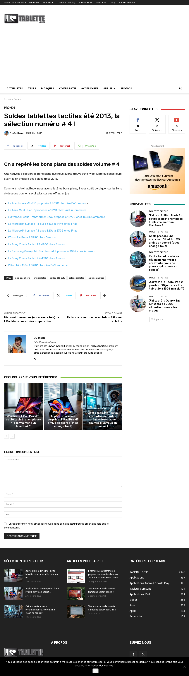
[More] (104, 295)
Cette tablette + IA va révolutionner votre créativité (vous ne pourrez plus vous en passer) (103, 419)
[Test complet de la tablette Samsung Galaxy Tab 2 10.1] (76, 611)
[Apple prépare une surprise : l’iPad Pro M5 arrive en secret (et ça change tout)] (63, 406)
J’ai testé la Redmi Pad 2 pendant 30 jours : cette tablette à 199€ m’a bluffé (166, 285)
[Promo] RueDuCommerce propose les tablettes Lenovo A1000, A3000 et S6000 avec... (103, 574)
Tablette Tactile (23, 412)
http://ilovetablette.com (45, 342)
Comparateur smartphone (122, 2)
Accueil (7, 99)
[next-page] (12, 436)
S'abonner (177, 118)
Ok (95, 670)
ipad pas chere (22, 277)
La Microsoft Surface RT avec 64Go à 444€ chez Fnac (42, 223)
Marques (47, 88)
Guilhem (18, 133)
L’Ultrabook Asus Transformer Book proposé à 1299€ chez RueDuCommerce (56, 217)
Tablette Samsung (66, 2)
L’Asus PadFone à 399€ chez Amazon (32, 237)
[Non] (184, 666)
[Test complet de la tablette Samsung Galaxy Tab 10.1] (76, 593)
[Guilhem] (7, 133)
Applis (107, 88)
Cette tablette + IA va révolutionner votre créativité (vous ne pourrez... (40, 609)
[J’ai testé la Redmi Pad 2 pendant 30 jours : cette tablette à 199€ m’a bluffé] (138, 283)
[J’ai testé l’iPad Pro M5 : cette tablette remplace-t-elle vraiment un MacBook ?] (23, 406)
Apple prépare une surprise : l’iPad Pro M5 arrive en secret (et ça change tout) (63, 421)
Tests (32, 88)
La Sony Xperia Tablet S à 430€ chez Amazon (37, 244)
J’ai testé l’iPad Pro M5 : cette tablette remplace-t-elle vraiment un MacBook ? (23, 421)
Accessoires (89, 88)
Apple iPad (100, 2)
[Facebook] (133, 654)
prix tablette (40, 277)
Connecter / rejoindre (15, 2)
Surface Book (85, 2)
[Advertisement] (94, 56)
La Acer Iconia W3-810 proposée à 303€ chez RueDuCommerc (47, 203)
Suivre (157, 118)
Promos (126, 88)
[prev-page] (6, 436)
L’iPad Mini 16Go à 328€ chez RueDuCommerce (38, 265)
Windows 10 (48, 2)
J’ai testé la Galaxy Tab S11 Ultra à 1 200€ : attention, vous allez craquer (165, 305)
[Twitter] (35, 358)
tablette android (96, 277)
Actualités (15, 88)
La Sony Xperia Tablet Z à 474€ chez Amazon (37, 258)
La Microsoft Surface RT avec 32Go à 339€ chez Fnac (42, 230)
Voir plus (156, 319)
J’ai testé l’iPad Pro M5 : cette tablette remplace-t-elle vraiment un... (42, 574)
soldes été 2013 (57, 277)
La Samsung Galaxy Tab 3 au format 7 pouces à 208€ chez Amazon (51, 251)
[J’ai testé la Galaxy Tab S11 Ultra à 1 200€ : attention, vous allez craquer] (138, 303)
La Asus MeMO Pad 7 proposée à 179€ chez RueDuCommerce (47, 210)
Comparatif (67, 88)
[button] (180, 88)
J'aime (138, 118)
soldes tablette (76, 277)
